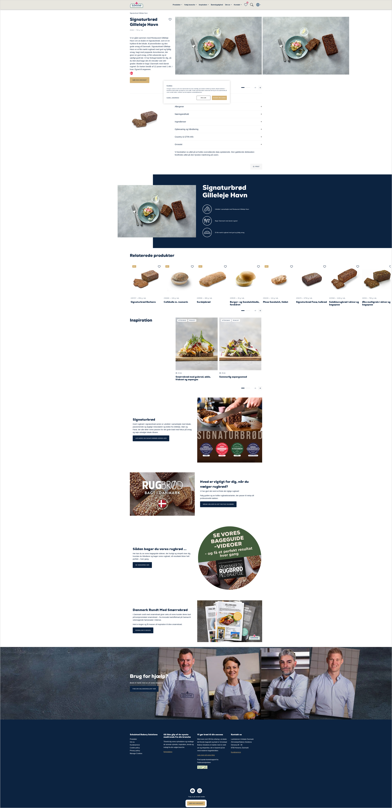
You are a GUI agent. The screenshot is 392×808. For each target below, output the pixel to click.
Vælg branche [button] (189, 5)
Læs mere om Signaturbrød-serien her (151, 438)
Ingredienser (180, 122)
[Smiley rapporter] (202, 767)
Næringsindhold (182, 114)
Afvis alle (203, 97)
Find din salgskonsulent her (144, 689)
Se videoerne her (142, 565)
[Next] (260, 87)
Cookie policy (135, 748)
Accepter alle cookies (219, 97)
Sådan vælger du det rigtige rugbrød (218, 504)
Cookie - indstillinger (173, 97)
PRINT (257, 166)
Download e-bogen (143, 630)
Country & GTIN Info (184, 137)
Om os (132, 742)
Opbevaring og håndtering (186, 129)
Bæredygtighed (217, 5)
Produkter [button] (177, 5)
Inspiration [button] (203, 5)
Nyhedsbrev (168, 752)
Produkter (133, 739)
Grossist (178, 144)
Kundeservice (135, 745)
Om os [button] (228, 5)
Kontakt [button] (237, 5)
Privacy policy (135, 750)
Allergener (179, 106)
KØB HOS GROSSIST (140, 80)
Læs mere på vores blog (206, 755)
